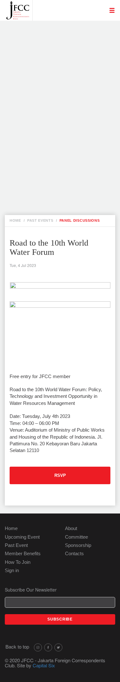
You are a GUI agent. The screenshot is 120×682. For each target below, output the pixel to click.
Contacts (74, 553)
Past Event (16, 545)
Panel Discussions (80, 220)
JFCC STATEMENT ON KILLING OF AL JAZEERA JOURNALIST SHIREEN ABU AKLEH (65, 89)
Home (11, 528)
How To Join (17, 562)
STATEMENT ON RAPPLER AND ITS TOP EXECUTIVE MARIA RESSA (66, 154)
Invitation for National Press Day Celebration (64, 53)
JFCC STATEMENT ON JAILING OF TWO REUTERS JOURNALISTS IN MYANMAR (63, 174)
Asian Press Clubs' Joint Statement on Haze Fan (63, 135)
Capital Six (44, 665)
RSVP (60, 475)
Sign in (12, 570)
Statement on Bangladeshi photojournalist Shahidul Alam (60, 194)
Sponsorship (78, 545)
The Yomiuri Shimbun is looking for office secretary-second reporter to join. (66, 69)
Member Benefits (23, 553)
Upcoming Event (22, 537)
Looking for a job (60, 29)
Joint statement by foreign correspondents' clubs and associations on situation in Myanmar (63, 112)
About (71, 528)
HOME (15, 220)
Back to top (17, 646)
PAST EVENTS (40, 220)
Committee (76, 537)
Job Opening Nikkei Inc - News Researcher (63, 39)
